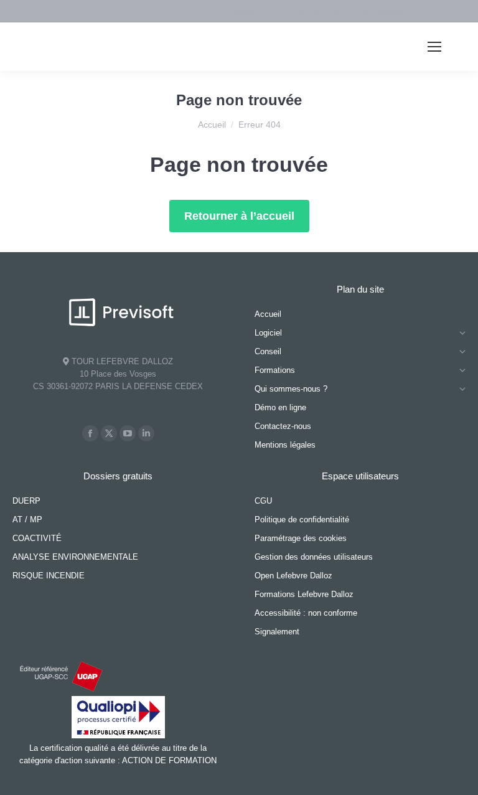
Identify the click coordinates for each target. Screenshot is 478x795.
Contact (246, 11)
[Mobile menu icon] (434, 46)
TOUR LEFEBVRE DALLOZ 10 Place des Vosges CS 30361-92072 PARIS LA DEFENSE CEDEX (118, 374)
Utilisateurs (381, 11)
